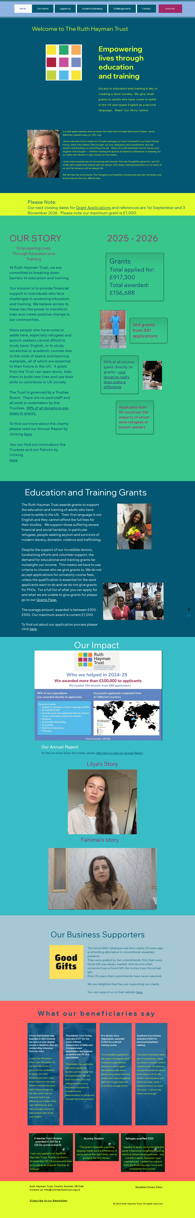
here (28, 434)
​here (13, 460)
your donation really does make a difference (117, 379)
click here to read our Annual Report (119, 753)
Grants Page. (46, 599)
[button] (133, 831)
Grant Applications (93, 207)
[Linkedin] (189, 615)
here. (139, 992)
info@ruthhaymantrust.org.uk (62, 1189)
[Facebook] (189, 609)
